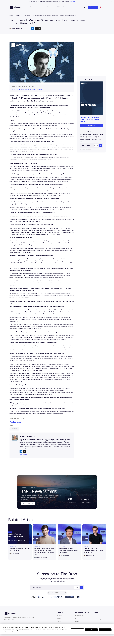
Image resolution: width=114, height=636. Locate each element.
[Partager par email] (39, 28)
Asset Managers (98, 619)
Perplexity (28, 89)
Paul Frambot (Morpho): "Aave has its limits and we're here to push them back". (54, 15)
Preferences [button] (19, 630)
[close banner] (112, 2)
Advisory (96, 622)
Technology (27, 15)
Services (40, 7)
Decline (91, 630)
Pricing (59, 7)
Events (77, 621)
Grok (34, 89)
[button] (33, 7)
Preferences (77, 630)
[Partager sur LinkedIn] (32, 28)
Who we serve (50, 7)
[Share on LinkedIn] (21, 451)
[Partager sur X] (36, 28)
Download (72, 1)
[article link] (20, 542)
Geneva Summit (67, 7)
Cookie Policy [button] (51, 629)
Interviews (14, 428)
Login (84, 7)
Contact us (93, 7)
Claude (22, 89)
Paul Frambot (15, 422)
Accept (105, 630)
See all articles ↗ (24, 454)
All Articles (18, 15)
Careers (59, 621)
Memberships (79, 615)
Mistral (40, 89)
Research (78, 619)
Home (11, 15)
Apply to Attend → (28, 503)
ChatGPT (15, 89)
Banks (95, 616)
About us (59, 615)
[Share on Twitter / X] (24, 451)
